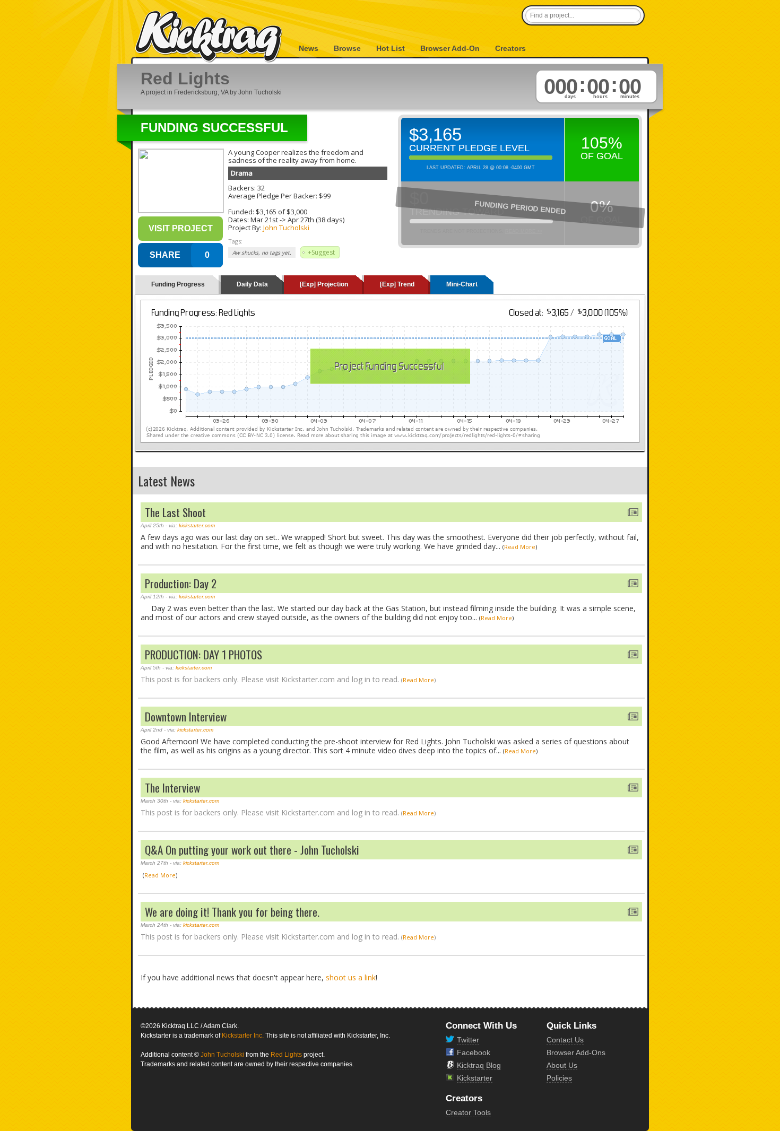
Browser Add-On (450, 48)
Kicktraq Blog (479, 1065)
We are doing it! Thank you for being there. (232, 911)
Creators (510, 48)
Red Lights (286, 1054)
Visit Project (181, 228)
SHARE (165, 254)
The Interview (172, 787)
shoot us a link (351, 977)
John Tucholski (286, 227)
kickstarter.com (197, 525)
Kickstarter (474, 1078)
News (308, 48)
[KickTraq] (209, 37)
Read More (519, 547)
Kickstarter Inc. (243, 1035)
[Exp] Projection (324, 284)
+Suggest (321, 252)
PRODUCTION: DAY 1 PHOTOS (203, 654)
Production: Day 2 (180, 583)
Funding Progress (178, 284)
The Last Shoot (175, 512)
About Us (562, 1065)
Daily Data (252, 284)
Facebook (473, 1052)
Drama (242, 173)
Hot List (390, 48)
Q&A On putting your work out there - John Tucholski (252, 849)
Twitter (468, 1040)
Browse (347, 48)
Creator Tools (468, 1112)
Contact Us (565, 1040)
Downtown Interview (186, 716)
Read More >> (523, 231)
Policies (559, 1078)
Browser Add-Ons (576, 1052)
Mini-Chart (462, 284)
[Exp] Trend (397, 284)
